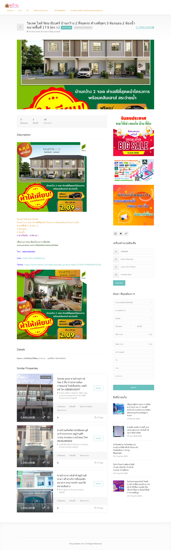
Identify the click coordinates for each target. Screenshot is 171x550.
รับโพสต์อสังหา (60, 11)
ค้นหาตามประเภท (41, 11)
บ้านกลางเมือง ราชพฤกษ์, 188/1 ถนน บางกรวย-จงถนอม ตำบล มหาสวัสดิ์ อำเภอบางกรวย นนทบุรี (73, 395)
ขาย (20, 11)
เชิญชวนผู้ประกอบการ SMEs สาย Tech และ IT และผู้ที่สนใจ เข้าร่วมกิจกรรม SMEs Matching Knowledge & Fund (139, 410)
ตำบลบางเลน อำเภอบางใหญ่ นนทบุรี (44, 31)
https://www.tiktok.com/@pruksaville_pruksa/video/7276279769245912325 (63, 264)
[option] (85, 74)
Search (133, 387)
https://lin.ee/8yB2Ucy (34, 258)
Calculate (119, 283)
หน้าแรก (10, 11)
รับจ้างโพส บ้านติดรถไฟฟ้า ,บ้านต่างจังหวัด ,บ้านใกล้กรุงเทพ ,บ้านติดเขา (124, 467)
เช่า (27, 11)
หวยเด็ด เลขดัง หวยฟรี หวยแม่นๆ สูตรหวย (87, 11)
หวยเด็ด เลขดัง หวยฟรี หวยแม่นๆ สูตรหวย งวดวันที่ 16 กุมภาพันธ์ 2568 (138, 430)
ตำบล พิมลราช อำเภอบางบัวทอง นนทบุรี (71, 491)
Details (98, 388)
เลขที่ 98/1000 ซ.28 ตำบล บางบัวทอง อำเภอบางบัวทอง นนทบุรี (73, 445)
